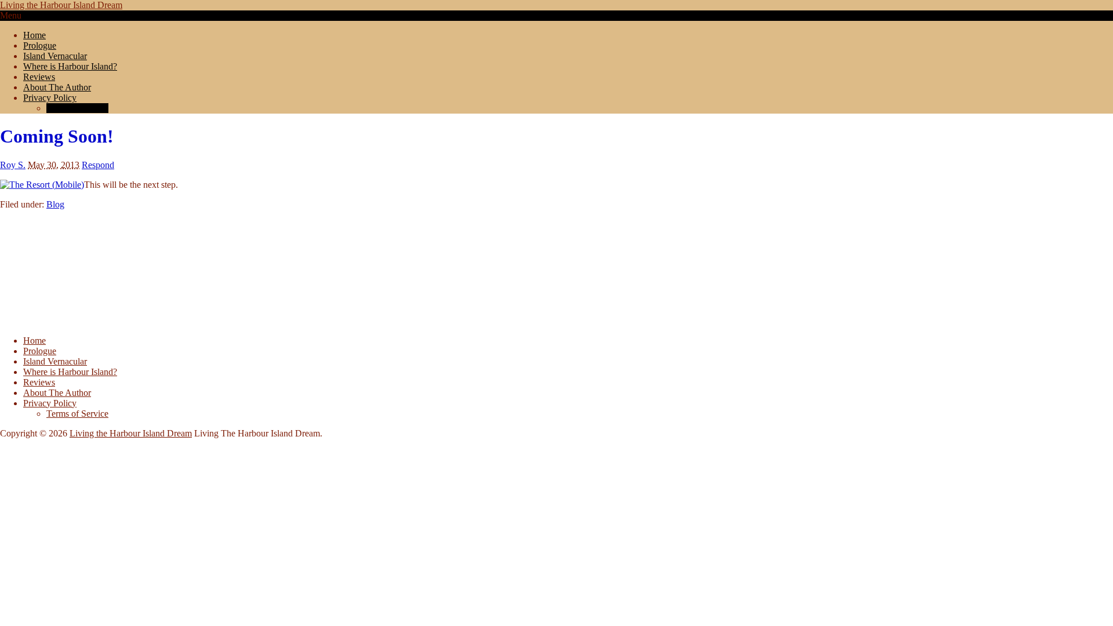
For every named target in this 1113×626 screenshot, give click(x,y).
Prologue (39, 45)
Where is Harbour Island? (70, 66)
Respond (98, 165)
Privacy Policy (50, 98)
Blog (55, 204)
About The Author (57, 87)
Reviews (39, 77)
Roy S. (13, 165)
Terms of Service (77, 108)
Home (34, 35)
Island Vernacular (55, 56)
